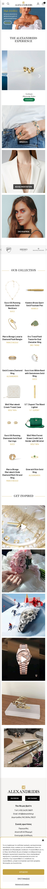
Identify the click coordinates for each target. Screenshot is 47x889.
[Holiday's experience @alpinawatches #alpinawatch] (23, 615)
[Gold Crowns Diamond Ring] (12, 357)
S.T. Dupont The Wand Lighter (35, 406)
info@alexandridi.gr (26, 814)
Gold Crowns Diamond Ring (12, 372)
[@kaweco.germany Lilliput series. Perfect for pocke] (23, 747)
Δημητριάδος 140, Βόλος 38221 (24, 817)
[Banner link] (8, 249)
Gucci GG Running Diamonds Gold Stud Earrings (12, 438)
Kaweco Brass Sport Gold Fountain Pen (34, 304)
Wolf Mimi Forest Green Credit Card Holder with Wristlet (34, 438)
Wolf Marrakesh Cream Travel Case (12, 406)
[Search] (8, 3)
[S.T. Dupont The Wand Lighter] (34, 391)
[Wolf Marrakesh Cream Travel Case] (12, 391)
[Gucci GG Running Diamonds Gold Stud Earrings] (12, 422)
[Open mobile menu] (3, 3)
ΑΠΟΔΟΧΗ (23, 872)
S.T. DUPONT (35, 410)
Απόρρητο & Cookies (22, 884)
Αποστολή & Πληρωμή (23, 832)
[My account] (38, 3)
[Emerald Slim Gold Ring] (34, 456)
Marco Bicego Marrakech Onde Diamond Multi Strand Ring (12, 473)
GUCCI (12, 311)
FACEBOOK (15, 798)
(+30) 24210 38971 (25, 810)
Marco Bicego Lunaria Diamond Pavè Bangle (12, 338)
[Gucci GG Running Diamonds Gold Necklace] (12, 290)
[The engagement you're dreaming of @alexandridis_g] (23, 570)
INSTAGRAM (32, 798)
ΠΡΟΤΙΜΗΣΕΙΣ (24, 879)
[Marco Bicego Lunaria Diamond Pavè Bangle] (12, 324)
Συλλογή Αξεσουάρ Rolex (23, 95)
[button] (43, 840)
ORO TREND (34, 345)
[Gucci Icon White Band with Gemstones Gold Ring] (34, 357)
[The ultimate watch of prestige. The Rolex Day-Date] (23, 659)
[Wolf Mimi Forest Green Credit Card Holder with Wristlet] (34, 422)
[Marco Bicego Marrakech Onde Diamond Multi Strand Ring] (12, 456)
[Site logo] (23, 3)
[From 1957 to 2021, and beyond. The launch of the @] (23, 526)
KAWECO (34, 308)
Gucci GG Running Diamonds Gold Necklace (12, 305)
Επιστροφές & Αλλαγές (23, 835)
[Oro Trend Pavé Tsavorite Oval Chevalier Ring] (34, 324)
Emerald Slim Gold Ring (34, 471)
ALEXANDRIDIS (12, 376)
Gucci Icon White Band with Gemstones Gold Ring (35, 373)
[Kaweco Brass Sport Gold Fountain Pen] (34, 290)
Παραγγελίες (23, 828)
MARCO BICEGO (12, 342)
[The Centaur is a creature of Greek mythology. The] (23, 703)
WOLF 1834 (12, 410)
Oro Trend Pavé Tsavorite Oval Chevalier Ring (35, 339)
